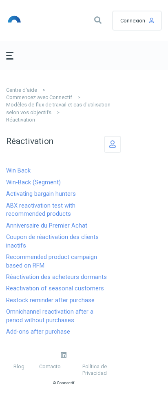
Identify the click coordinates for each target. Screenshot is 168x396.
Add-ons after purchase (38, 331)
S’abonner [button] (112, 144)
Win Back (18, 170)
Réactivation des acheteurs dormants (56, 277)
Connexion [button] (132, 21)
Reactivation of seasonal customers (55, 288)
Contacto (50, 366)
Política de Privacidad (94, 369)
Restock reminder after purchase (50, 300)
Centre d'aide (21, 90)
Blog (18, 366)
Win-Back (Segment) (33, 182)
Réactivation (20, 120)
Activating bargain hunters (41, 193)
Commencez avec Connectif (39, 97)
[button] (98, 20)
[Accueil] (26, 20)
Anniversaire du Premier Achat (46, 225)
